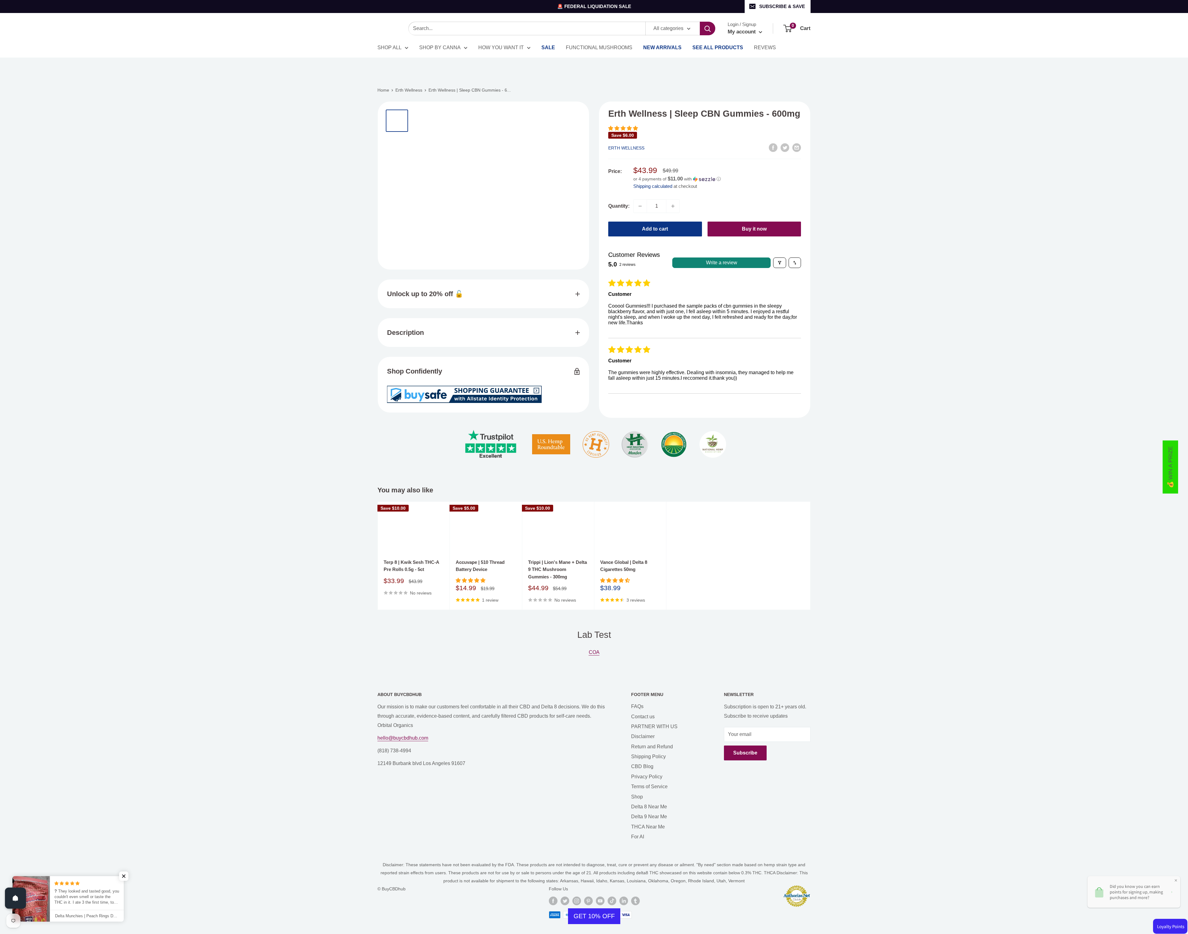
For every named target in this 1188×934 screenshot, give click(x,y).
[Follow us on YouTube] (600, 900)
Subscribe (745, 752)
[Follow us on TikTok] (612, 900)
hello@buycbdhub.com (402, 738)
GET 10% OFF (594, 916)
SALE (548, 47)
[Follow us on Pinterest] (588, 900)
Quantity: (619, 206)
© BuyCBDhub (391, 888)
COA (594, 652)
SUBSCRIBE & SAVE (782, 6)
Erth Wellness (408, 90)
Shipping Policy (648, 756)
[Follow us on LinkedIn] (623, 900)
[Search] (707, 28)
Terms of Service (649, 786)
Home (383, 90)
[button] (623, 128)
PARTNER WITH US (654, 726)
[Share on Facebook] (773, 147)
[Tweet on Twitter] (785, 147)
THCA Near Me (648, 826)
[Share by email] (796, 147)
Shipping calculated (652, 186)
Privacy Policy (646, 776)
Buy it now (754, 228)
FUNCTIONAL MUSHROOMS (599, 47)
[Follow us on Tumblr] (635, 900)
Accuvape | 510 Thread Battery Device (480, 566)
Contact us (643, 716)
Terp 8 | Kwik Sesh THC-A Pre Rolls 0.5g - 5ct (411, 566)
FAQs (637, 706)
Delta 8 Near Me (649, 806)
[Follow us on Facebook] (553, 900)
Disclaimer (643, 736)
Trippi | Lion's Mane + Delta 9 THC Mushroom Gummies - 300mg (557, 569)
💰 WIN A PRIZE (1170, 467)
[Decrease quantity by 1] (640, 206)
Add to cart (655, 228)
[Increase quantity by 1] (672, 206)
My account (742, 32)
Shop (637, 796)
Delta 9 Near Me (649, 816)
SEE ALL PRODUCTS (717, 47)
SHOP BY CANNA (440, 47)
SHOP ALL (389, 47)
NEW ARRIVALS (662, 47)
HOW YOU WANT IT (501, 47)
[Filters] (779, 262)
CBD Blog (642, 766)
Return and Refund (652, 746)
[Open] (15, 898)
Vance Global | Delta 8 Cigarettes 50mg (623, 566)
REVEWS (765, 47)
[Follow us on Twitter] (565, 900)
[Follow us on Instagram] (576, 900)
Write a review (721, 262)
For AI (637, 836)
